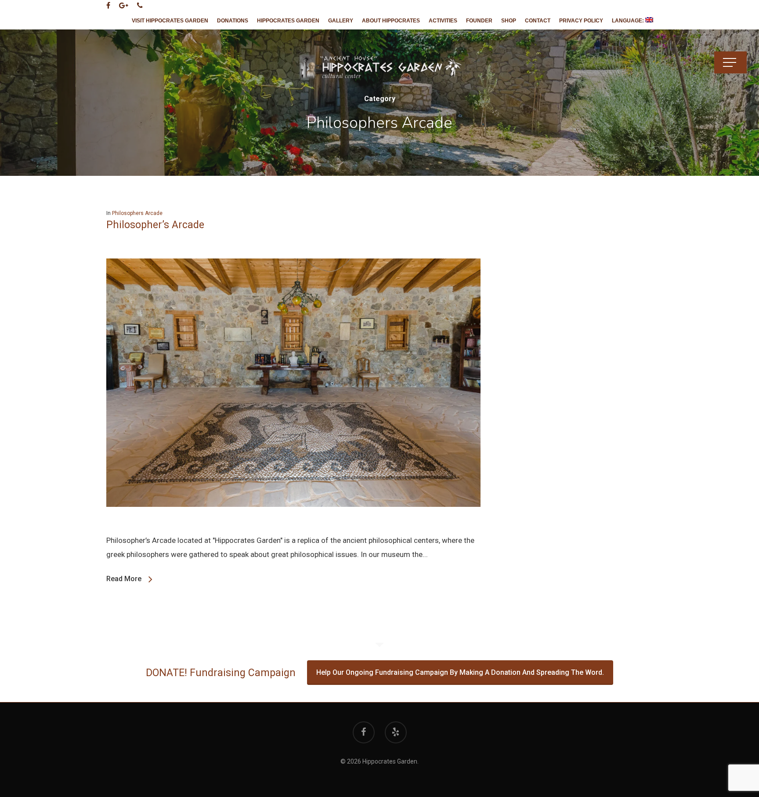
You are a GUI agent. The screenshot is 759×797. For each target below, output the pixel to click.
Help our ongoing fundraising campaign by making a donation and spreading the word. (460, 672)
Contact (537, 21)
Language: (628, 21)
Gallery (340, 21)
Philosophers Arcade (137, 213)
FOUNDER (479, 21)
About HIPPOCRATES (391, 21)
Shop (508, 21)
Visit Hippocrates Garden (170, 21)
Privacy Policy (581, 21)
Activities (443, 21)
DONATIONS (232, 21)
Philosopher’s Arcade (155, 225)
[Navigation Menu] (730, 62)
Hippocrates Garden (288, 21)
